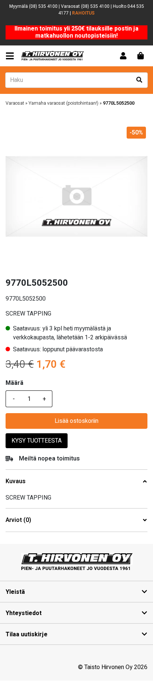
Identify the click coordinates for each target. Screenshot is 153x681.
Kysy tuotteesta (37, 440)
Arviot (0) (18, 520)
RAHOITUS (83, 13)
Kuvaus (16, 481)
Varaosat (15, 103)
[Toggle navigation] (11, 56)
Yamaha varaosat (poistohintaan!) (63, 103)
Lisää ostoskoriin (76, 420)
